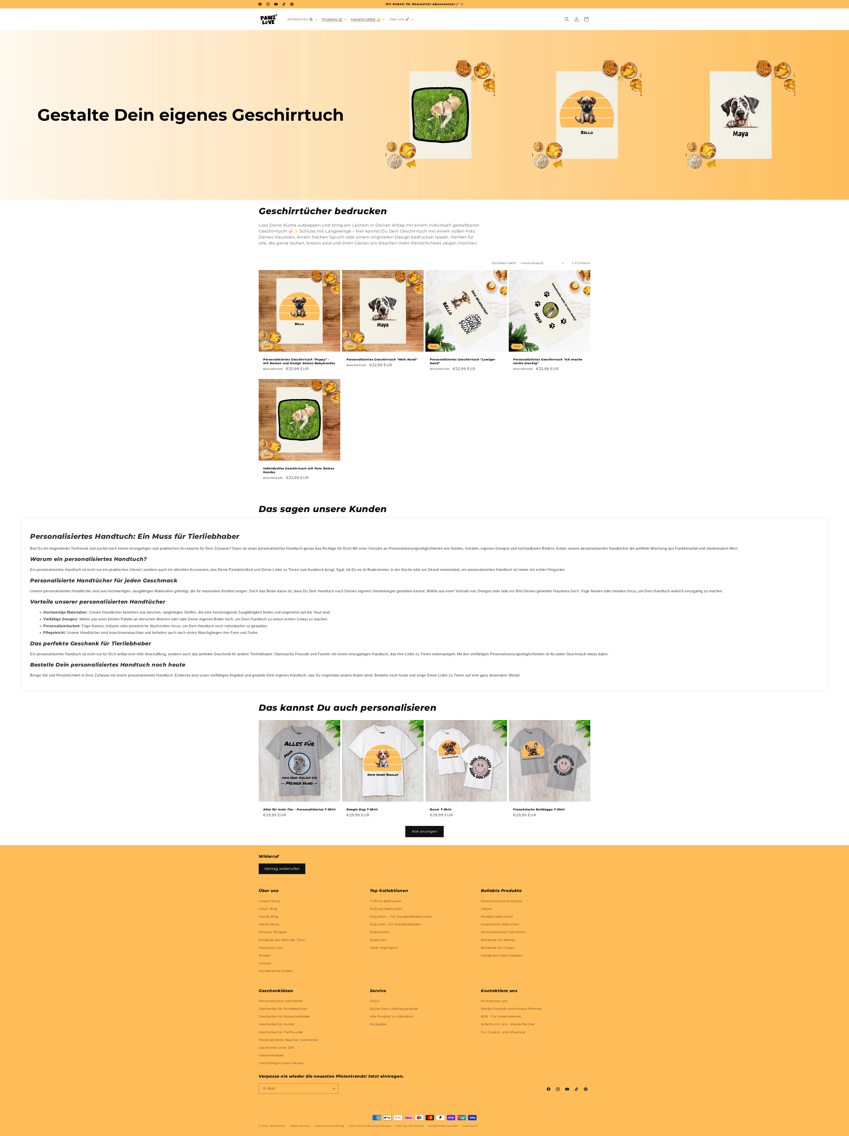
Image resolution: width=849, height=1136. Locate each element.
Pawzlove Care (271, 948)
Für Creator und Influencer (503, 1032)
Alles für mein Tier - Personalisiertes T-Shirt (299, 809)
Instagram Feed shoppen (501, 955)
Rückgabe (378, 1024)
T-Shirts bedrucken (386, 901)
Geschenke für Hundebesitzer (283, 1009)
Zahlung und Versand (410, 1125)
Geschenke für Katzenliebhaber (284, 1016)
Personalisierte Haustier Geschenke (288, 1040)
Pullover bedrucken (386, 909)
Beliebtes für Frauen (498, 948)
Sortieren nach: (504, 263)
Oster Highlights (384, 948)
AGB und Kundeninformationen (370, 1125)
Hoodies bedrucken (497, 917)
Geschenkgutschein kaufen (281, 1063)
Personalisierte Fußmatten (503, 932)
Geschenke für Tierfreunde (281, 1032)
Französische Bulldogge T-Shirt (539, 809)
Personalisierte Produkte (501, 901)
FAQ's (375, 1001)
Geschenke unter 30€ (276, 1048)
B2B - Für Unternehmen (501, 1016)
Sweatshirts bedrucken (500, 924)
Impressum (470, 1125)
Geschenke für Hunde (276, 1024)
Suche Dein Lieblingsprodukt (394, 1009)
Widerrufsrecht (300, 1125)
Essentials (378, 940)
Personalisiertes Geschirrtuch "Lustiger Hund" (462, 361)
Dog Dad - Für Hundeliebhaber (395, 924)
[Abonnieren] (333, 1088)
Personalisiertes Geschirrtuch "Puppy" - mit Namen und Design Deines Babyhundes (299, 361)
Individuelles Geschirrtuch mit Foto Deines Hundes (298, 470)
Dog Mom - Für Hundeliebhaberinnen (401, 917)
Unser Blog (268, 909)
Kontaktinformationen (443, 1125)
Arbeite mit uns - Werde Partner (508, 1024)
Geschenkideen (271, 1055)
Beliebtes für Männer (498, 940)
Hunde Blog (269, 917)
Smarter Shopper (273, 932)
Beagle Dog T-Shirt (362, 809)
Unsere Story (269, 901)
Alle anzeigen (424, 831)
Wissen (265, 955)
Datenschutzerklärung (329, 1125)
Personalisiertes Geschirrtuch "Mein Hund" (381, 359)
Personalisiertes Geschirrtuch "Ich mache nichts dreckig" (547, 361)
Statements (379, 932)
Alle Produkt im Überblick (391, 1016)
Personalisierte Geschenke (281, 1001)
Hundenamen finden (276, 971)
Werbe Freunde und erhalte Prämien (511, 1009)
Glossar (265, 963)
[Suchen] (567, 19)
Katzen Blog (269, 924)
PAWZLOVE (277, 1125)
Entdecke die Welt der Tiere (282, 940)
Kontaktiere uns (494, 1001)
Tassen (486, 909)
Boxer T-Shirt (441, 809)
